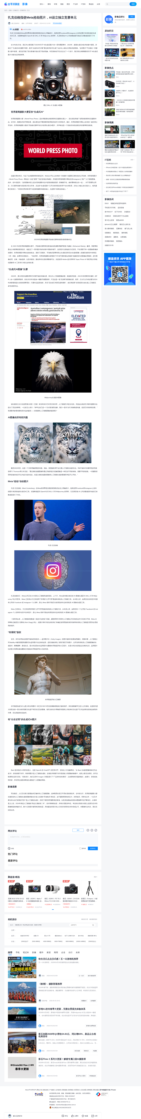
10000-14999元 (81, 941)
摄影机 (116, 237)
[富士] (47, 930)
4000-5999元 (47, 941)
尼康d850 (108, 237)
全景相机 (123, 237)
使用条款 (70, 1090)
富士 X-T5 (47, 936)
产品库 (75, 4)
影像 (10, 10)
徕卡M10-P (108, 212)
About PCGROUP (30, 1090)
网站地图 (96, 1090)
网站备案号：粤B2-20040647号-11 (59, 1102)
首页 (5, 10)
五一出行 (81, 975)
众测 (98, 4)
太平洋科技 (12, 4)
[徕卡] (81, 930)
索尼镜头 (119, 241)
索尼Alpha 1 (58, 936)
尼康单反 (119, 228)
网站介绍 (39, 1090)
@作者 (84, 848)
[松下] (69, 930)
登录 (78, 830)
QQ (88, 830)
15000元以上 (92, 941)
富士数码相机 (109, 228)
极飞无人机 (128, 228)
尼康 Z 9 (36, 936)
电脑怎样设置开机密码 (118, 203)
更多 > (132, 159)
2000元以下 (24, 941)
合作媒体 (58, 1090)
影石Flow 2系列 (80, 1076)
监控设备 (121, 207)
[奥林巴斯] (92, 930)
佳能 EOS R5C (24, 936)
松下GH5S (118, 212)
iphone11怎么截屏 (111, 224)
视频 (61, 4)
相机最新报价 (93, 919)
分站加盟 (83, 1090)
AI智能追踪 (92, 1076)
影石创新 (77, 1051)
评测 (55, 4)
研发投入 (86, 1051)
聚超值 (91, 4)
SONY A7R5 (38, 925)
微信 (96, 830)
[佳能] (24, 930)
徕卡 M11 (81, 936)
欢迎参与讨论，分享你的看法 (20, 837)
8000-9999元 (70, 941)
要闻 (49, 4)
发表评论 (93, 848)
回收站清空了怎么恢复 (121, 216)
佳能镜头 (108, 233)
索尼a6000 (120, 220)
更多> (95, 877)
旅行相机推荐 (92, 975)
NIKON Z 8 (18, 925)
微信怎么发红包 (125, 224)
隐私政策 (45, 1090)
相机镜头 (116, 233)
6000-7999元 (58, 941)
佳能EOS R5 (109, 245)
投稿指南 (64, 1090)
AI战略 (95, 1051)
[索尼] (58, 930)
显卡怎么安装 (109, 220)
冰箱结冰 (108, 216)
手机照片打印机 (110, 207)
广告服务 (52, 1090)
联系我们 (77, 1090)
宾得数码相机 (109, 241)
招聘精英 (89, 1090)
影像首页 (16, 10)
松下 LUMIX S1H (70, 936)
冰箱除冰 (127, 212)
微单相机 (125, 233)
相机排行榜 (84, 919)
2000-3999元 (36, 941)
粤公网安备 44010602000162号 (61, 1107)
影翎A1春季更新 (91, 1026)
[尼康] (36, 930)
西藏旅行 (84, 1001)
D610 (107, 203)
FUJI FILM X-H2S (28, 925)
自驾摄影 (93, 1001)
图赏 (68, 4)
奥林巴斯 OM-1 (92, 936)
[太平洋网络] (39, 1093)
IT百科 (83, 4)
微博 (92, 830)
